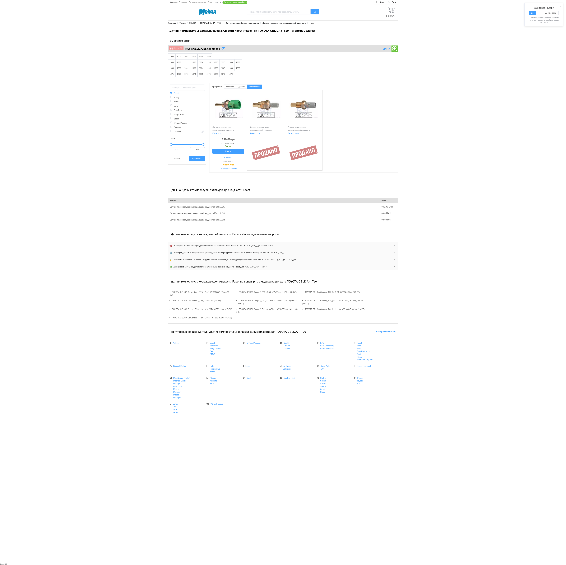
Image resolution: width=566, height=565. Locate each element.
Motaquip (177, 397)
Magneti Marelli (179, 380)
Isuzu (247, 366)
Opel (249, 377)
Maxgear (177, 391)
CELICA (192, 23)
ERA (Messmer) (327, 345)
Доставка (183, 2)
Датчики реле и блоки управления (242, 23)
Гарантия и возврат (198, 2)
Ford (359, 354)
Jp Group (287, 366)
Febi (359, 345)
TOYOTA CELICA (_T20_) (211, 23)
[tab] (283, 245)
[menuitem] (380, 2)
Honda (212, 371)
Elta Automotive (327, 348)
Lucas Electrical (364, 366)
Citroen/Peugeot (253, 342)
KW (322, 368)
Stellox (323, 386)
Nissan (213, 377)
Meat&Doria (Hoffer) (181, 377)
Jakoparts (287, 368)
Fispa (359, 356)
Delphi (286, 342)
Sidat (322, 389)
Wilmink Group (216, 403)
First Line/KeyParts (365, 359)
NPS (212, 383)
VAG (175, 406)
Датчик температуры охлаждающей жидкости (284, 23)
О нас (211, 2)
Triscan (360, 377)
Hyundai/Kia (215, 368)
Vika (175, 409)
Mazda (176, 389)
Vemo (175, 412)
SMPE (323, 377)
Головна (172, 23)
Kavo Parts (325, 366)
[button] (283, 245)
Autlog (175, 342)
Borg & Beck (215, 348)
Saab (322, 391)
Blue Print (214, 345)
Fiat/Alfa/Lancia (363, 351)
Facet (359, 342)
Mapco (176, 394)
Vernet (175, 403)
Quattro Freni (289, 377)
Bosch (212, 342)
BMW (212, 354)
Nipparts (213, 380)
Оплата (173, 2)
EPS (322, 342)
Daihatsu (287, 345)
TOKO (359, 383)
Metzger (176, 383)
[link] (172, 23)
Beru (212, 351)
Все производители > (386, 331)
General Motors (179, 366)
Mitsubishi (177, 386)
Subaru (323, 380)
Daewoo (287, 348)
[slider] (187, 144)
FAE (359, 348)
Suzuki (323, 383)
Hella (212, 366)
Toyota (183, 23)
